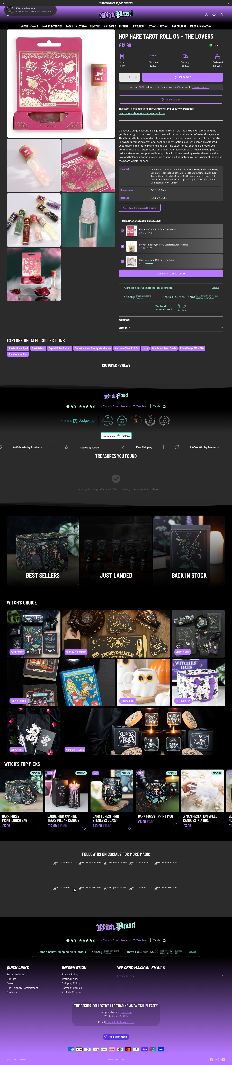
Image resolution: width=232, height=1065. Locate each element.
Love (145, 348)
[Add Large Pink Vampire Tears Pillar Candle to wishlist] (84, 828)
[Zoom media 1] (61, 83)
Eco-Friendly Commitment (22, 987)
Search (11, 983)
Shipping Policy (71, 983)
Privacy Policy (70, 974)
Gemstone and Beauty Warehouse (93, 348)
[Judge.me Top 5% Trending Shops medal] (164, 420)
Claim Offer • (171, 273)
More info (215, 288)
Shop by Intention (17, 354)
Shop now (43, 582)
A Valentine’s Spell (18, 348)
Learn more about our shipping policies (142, 113)
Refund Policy (70, 978)
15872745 (126, 1011)
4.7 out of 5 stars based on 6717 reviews (124, 406)
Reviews (12, 992)
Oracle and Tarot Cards (164, 348)
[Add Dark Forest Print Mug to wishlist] (175, 824)
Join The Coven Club (200, 87)
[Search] (8, 14)
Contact (11, 978)
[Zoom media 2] (34, 165)
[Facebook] (211, 1060)
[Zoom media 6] (34, 274)
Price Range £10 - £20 (192, 348)
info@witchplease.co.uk (119, 1022)
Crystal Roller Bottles (60, 348)
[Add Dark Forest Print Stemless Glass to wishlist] (129, 828)
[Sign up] (221, 975)
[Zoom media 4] (34, 220)
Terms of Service (72, 987)
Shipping (124, 320)
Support (124, 327)
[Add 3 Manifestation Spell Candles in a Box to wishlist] (220, 828)
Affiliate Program (72, 992)
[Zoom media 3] (88, 165)
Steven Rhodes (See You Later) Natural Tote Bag (163, 244)
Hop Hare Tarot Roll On (126, 348)
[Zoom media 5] (88, 220)
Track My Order (15, 974)
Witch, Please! (19, 1059)
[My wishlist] (214, 14)
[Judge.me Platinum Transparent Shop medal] (107, 420)
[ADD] (37, 807)
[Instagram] (217, 1060)
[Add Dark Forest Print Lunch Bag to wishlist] (39, 828)
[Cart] (221, 14)
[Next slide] (221, 804)
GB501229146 (120, 1015)
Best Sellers (38, 348)
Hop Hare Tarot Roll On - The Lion (156, 259)
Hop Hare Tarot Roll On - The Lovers (157, 229)
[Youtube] (223, 1060)
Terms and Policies (116, 1059)
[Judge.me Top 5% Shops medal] (150, 420)
